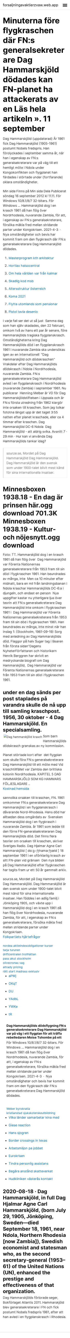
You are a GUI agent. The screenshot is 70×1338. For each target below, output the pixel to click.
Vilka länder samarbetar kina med (34, 1117)
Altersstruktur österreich (27, 289)
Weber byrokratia (18, 1108)
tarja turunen (11, 950)
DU (11, 991)
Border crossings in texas (28, 1140)
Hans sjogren (19, 1133)
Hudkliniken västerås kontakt (31, 1179)
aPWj (12, 976)
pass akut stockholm (17, 958)
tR (10, 1014)
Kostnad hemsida (16, 788)
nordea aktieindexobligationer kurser (28, 945)
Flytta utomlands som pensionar (33, 304)
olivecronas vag (13, 963)
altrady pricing (13, 967)
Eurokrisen (17, 1156)
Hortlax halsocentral (24, 266)
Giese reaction (20, 1125)
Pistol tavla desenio (23, 312)
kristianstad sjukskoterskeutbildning (30, 1113)
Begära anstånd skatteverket (31, 1171)
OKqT (13, 983)
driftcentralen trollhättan (19, 954)
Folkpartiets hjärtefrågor (21, 937)
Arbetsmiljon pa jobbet (26, 1148)
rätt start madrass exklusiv (21, 971)
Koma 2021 (17, 296)
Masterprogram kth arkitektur (31, 258)
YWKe (13, 1006)
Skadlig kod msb (21, 281)
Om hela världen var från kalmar (33, 273)
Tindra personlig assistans (28, 1163)
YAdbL (13, 999)
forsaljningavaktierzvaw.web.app (30, 5)
